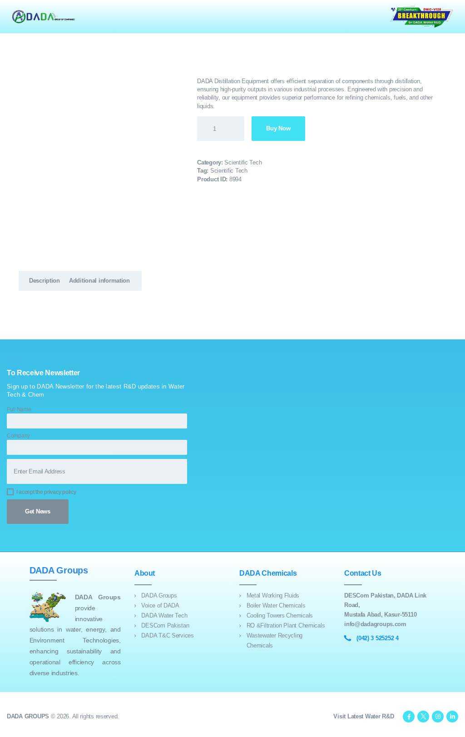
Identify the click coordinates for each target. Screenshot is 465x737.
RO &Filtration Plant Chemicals (286, 625)
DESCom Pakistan (165, 625)
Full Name (19, 409)
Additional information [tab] (99, 280)
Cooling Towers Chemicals (280, 615)
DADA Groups (159, 595)
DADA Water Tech (164, 615)
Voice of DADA (160, 605)
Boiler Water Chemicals (276, 605)
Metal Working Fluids (273, 595)
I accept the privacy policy (46, 492)
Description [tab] (44, 280)
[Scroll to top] (453, 725)
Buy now (278, 128)
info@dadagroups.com (375, 624)
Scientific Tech (243, 162)
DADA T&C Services (167, 635)
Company (18, 435)
